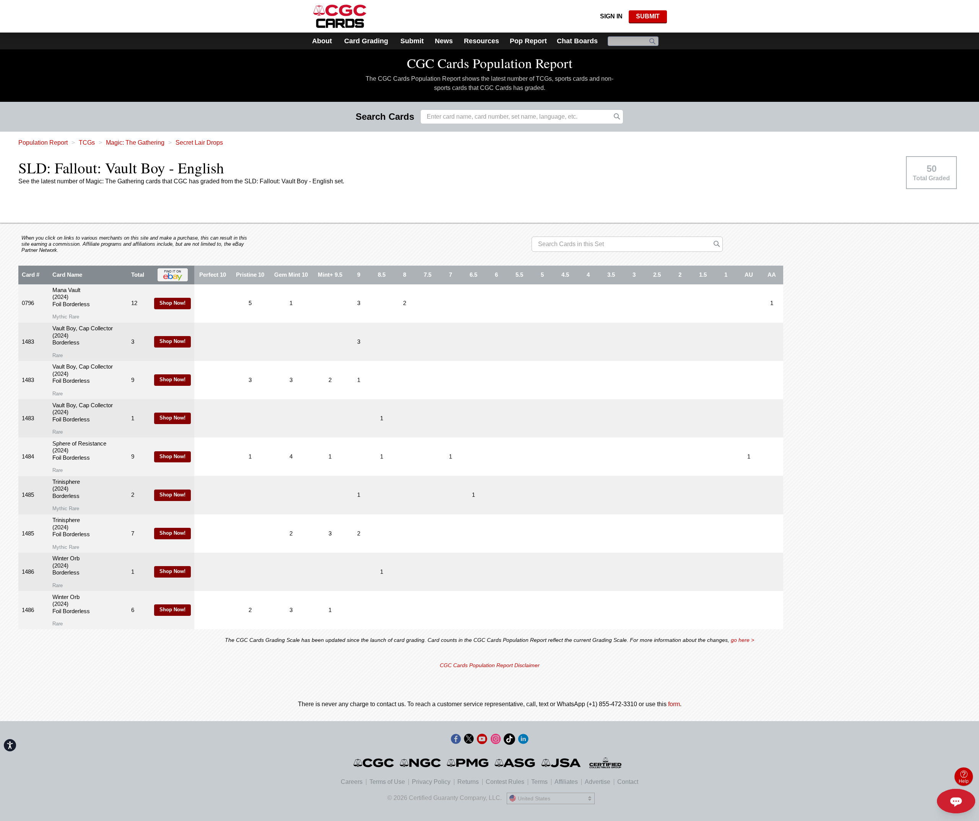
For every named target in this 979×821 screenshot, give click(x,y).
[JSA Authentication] (561, 763)
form (674, 704)
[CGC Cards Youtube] (482, 740)
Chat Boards (577, 41)
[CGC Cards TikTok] (509, 740)
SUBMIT (648, 16)
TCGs (87, 142)
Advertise (597, 782)
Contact (627, 782)
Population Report (43, 142)
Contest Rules (505, 782)
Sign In (611, 16)
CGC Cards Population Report (489, 63)
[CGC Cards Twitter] (469, 740)
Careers (352, 782)
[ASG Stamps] (515, 763)
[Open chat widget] (956, 801)
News (444, 41)
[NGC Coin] (421, 763)
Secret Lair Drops (199, 142)
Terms (539, 782)
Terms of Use (387, 782)
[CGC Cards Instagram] (495, 740)
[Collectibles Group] (605, 763)
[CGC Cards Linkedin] (523, 740)
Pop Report (528, 41)
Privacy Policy (431, 782)
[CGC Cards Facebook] (456, 740)
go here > (742, 640)
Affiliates (566, 782)
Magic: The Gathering (135, 142)
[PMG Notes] (468, 763)
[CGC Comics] (374, 763)
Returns (468, 782)
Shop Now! (172, 303)
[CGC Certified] (340, 16)
